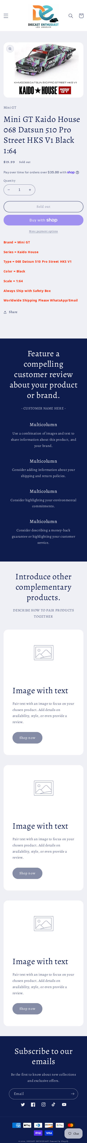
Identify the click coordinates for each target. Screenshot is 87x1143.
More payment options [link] (43, 231)
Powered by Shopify (59, 1141)
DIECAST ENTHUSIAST (38, 1141)
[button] (6, 16)
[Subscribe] (73, 1093)
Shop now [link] (27, 737)
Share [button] (13, 312)
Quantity (9, 180)
